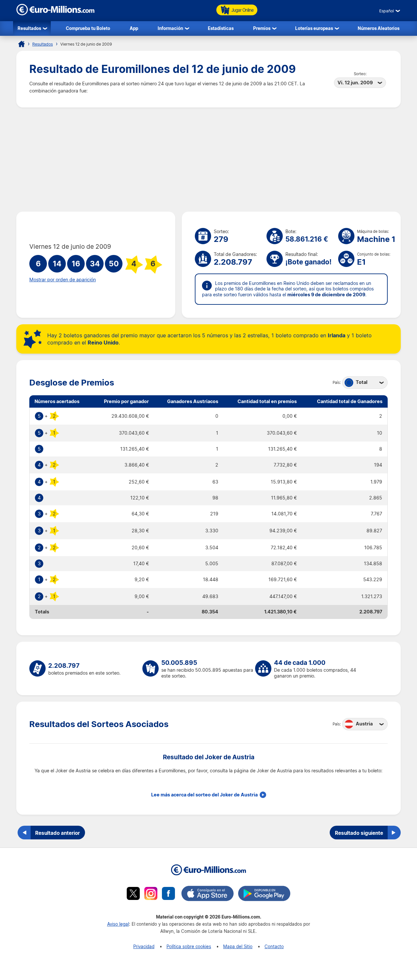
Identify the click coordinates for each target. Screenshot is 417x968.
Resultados (29, 28)
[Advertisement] (208, 159)
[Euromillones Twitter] (133, 894)
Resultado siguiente (359, 833)
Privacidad (143, 946)
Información (170, 28)
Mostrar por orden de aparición (62, 280)
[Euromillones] (21, 44)
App (134, 28)
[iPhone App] (207, 894)
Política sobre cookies (188, 946)
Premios (261, 28)
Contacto (274, 946)
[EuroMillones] (55, 13)
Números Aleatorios (378, 28)
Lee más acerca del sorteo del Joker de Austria (204, 795)
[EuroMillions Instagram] (151, 894)
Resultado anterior (57, 833)
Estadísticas (221, 28)
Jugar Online (242, 10)
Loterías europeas (314, 28)
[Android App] (264, 894)
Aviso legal (118, 924)
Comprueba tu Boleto (88, 28)
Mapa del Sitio (237, 946)
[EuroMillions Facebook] (168, 894)
